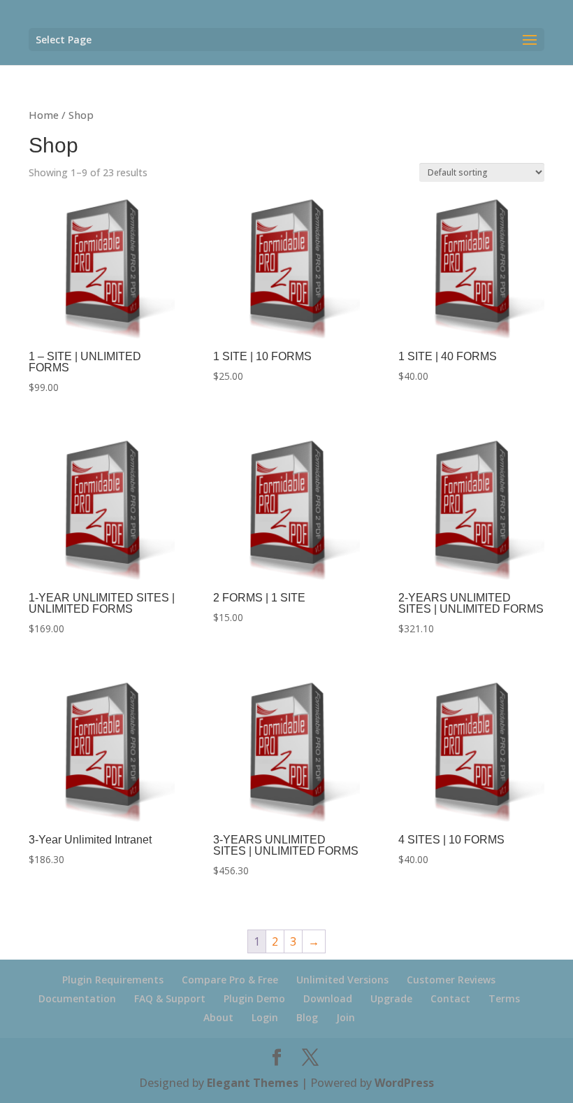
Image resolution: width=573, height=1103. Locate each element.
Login (265, 1017)
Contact (450, 998)
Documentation (77, 998)
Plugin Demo (254, 998)
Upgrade (391, 998)
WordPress (404, 1082)
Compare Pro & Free (230, 979)
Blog (307, 1017)
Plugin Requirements (113, 979)
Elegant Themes (252, 1082)
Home (44, 115)
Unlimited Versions (342, 979)
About (218, 1017)
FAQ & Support (169, 998)
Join (345, 1017)
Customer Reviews (451, 979)
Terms (504, 998)
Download (327, 998)
